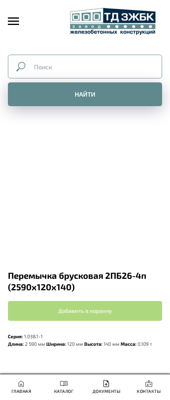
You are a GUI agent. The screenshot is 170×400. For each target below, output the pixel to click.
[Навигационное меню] (13, 21)
